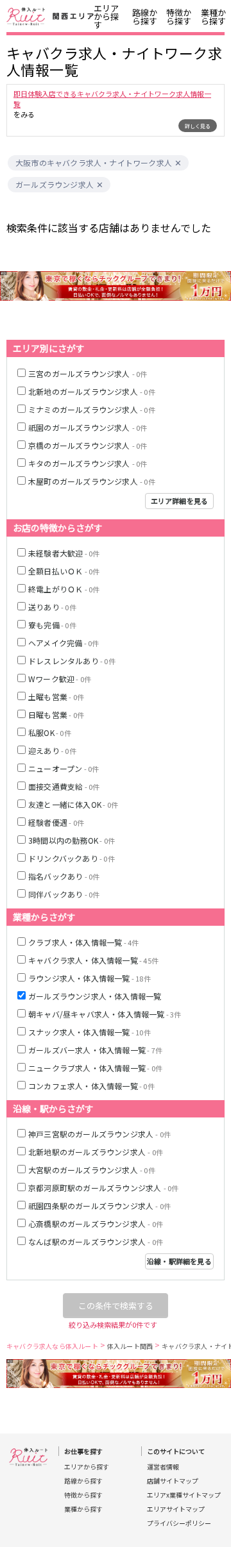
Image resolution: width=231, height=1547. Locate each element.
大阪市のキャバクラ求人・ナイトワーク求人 (93, 163)
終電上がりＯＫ (63, 588)
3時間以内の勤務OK (71, 840)
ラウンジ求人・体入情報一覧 (89, 978)
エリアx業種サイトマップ (184, 1495)
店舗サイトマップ (172, 1481)
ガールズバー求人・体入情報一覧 (95, 1049)
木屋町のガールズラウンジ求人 (91, 481)
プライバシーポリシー (179, 1523)
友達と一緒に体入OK (73, 804)
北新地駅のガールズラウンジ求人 (95, 1151)
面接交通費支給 (63, 786)
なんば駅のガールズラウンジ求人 (95, 1241)
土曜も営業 (56, 696)
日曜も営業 (56, 714)
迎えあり (52, 750)
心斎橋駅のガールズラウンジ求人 (95, 1223)
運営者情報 (163, 1467)
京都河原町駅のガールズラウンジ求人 (103, 1187)
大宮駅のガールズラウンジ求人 (91, 1169)
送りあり (52, 606)
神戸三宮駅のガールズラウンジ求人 (99, 1133)
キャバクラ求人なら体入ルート (52, 1346)
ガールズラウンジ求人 (54, 185)
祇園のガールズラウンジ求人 (88, 427)
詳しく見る (197, 126)
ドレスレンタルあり (72, 660)
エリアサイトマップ (176, 1509)
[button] (178, 163)
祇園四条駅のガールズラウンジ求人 (99, 1205)
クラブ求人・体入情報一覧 (83, 942)
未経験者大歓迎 (63, 553)
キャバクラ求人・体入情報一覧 (93, 960)
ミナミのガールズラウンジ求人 (91, 409)
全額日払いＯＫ (63, 570)
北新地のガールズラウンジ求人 (91, 391)
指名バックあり (63, 876)
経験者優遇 (56, 822)
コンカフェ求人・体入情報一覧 (91, 1085)
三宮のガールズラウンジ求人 (88, 373)
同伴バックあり (63, 894)
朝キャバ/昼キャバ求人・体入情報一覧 (105, 1013)
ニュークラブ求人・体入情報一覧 (95, 1067)
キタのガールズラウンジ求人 (88, 463)
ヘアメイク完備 (63, 642)
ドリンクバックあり (71, 858)
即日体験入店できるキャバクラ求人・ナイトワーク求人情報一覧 (112, 98)
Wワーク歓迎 (59, 678)
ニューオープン (63, 768)
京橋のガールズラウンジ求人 (88, 445)
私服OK (49, 732)
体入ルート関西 (130, 1346)
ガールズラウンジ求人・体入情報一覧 (94, 996)
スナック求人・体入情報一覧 (89, 1031)
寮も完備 (52, 624)
